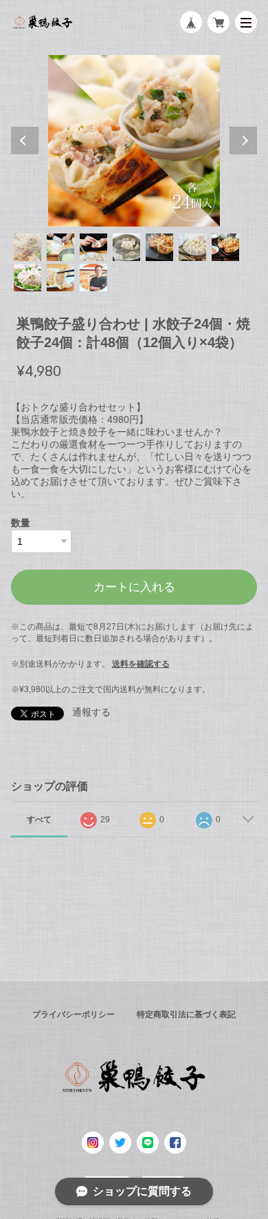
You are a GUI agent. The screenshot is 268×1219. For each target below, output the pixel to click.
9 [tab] (60, 277)
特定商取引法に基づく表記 (186, 1014)
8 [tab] (27, 277)
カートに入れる (134, 587)
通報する (91, 712)
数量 (20, 522)
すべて (39, 819)
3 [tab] (93, 247)
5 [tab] (159, 247)
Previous (24, 140)
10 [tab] (93, 277)
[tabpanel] (134, 141)
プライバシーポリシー (73, 1014)
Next (243, 140)
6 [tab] (192, 247)
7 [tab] (225, 247)
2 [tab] (60, 247)
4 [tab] (126, 247)
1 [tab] (27, 247)
